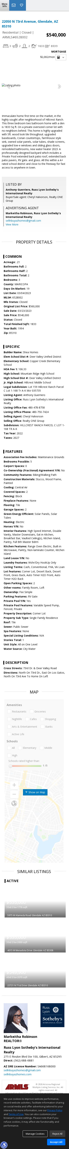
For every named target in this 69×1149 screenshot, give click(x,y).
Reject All (57, 1133)
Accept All (56, 1142)
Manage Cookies (35, 1133)
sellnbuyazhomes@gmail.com (23, 220)
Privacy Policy (54, 1110)
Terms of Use (16, 1114)
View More (12, 224)
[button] (4, 1145)
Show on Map (36, 792)
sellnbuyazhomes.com (17, 1074)
